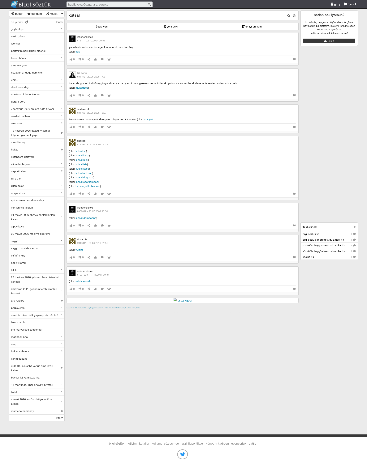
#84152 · (91, 76)
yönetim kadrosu (217, 443)
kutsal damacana (86, 217)
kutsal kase (82, 168)
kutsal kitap (82, 155)
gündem (36, 13)
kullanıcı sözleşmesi (165, 443)
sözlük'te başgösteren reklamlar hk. (328, 245)
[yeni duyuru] (355, 227)
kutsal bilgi (82, 159)
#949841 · (92, 242)
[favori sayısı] (95, 59)
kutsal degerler (84, 177)
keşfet (53, 13)
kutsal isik (81, 164)
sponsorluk (238, 443)
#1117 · (91, 40)
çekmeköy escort (162, 312)
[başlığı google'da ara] (294, 16)
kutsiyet (148, 119)
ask (78, 51)
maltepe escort (91, 312)
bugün (18, 13)
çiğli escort (143, 312)
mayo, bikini (136, 308)
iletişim (132, 443)
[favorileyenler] (109, 59)
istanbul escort (212, 312)
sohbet (129, 308)
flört (117, 308)
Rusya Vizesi (70, 308)
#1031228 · (93, 274)
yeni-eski (172, 26)
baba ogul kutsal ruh (88, 186)
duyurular (311, 227)
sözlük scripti (86, 308)
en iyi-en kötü (253, 26)
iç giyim (94, 308)
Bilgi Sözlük (34, 4)
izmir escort (74, 312)
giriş (336, 4)
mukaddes (82, 87)
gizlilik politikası (193, 443)
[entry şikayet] (294, 59)
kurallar (144, 443)
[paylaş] (88, 59)
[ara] (149, 4)
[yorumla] (102, 59)
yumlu (79, 249)
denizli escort (126, 312)
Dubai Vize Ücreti (110, 308)
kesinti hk (328, 256)
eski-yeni (102, 26)
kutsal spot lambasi (87, 181)
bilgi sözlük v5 (328, 233)
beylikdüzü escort (269, 312)
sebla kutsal (83, 281)
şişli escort (229, 312)
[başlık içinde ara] (288, 16)
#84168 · (91, 112)
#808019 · (92, 211)
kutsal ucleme (84, 173)
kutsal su (81, 151)
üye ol (351, 4)
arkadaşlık (122, 308)
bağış (252, 443)
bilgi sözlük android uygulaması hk (328, 239)
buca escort (110, 312)
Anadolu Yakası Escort (188, 312)
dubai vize (78, 308)
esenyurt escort (247, 312)
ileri (57, 22)
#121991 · (92, 144)
